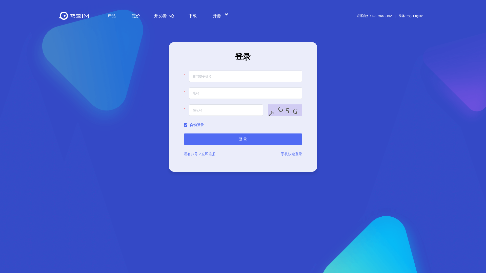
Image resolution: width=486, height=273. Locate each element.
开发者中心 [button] (164, 15)
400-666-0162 (382, 16)
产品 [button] (112, 15)
